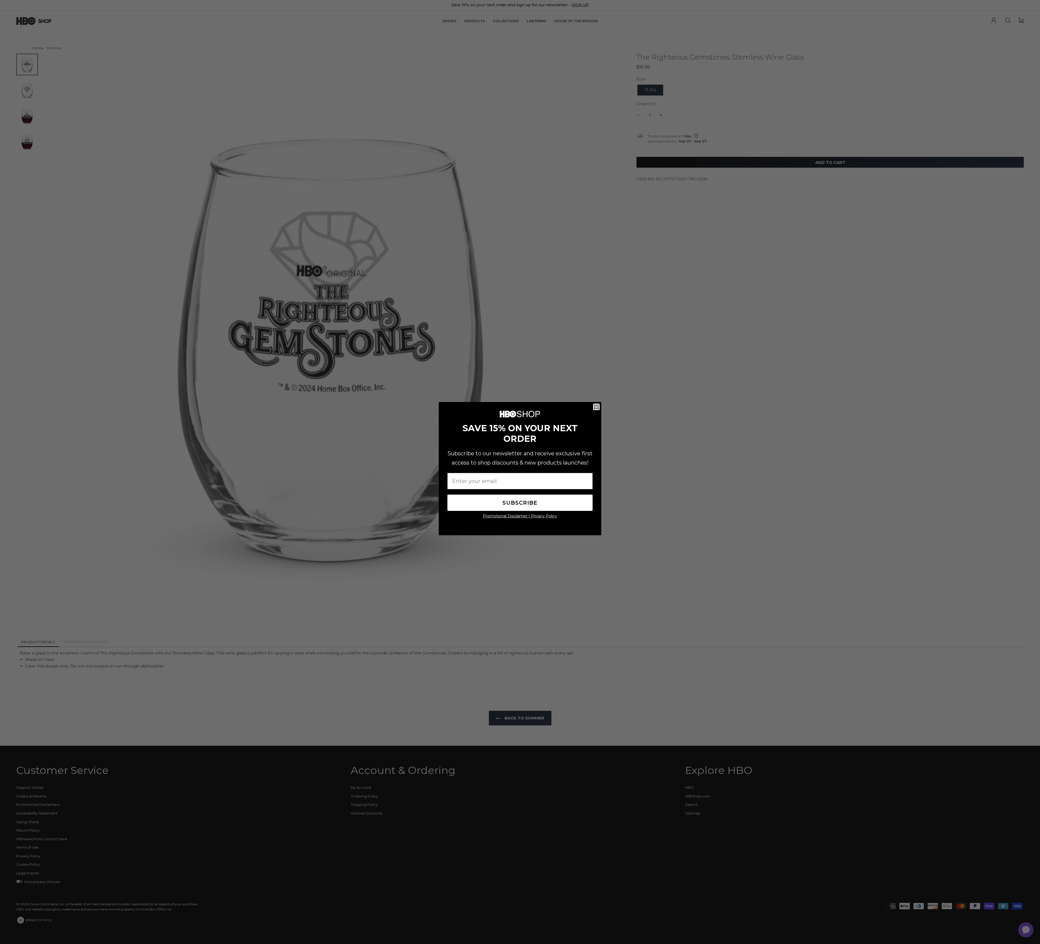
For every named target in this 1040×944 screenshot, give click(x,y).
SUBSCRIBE (520, 502)
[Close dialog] (596, 407)
